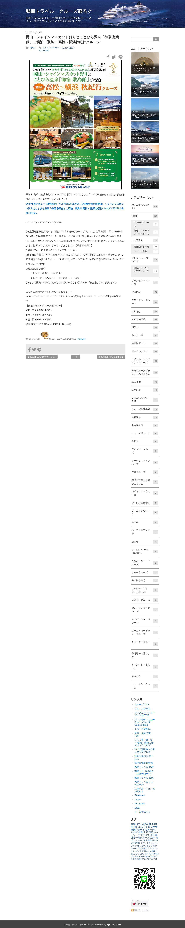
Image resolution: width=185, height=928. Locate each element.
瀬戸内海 (149, 857)
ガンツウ (144, 676)
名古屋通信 (144, 425)
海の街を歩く (144, 580)
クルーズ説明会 (142, 709)
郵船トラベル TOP (144, 767)
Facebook (139, 795)
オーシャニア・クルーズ (144, 462)
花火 (150, 854)
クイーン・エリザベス (145, 833)
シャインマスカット (52, 48)
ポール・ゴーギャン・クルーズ (144, 632)
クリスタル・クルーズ (144, 302)
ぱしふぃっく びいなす (144, 260)
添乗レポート (144, 343)
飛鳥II (32, 48)
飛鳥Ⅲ (144, 327)
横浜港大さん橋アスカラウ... (42, 357)
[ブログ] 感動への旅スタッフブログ (144, 750)
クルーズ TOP (141, 704)
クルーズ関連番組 (144, 409)
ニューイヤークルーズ (144, 686)
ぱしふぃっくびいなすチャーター (145, 271)
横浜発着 (148, 840)
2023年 (136, 843)
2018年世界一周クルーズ (144, 836)
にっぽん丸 (144, 240)
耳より (146, 851)
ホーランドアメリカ (144, 532)
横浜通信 (144, 382)
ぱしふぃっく (137, 840)
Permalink (82, 339)
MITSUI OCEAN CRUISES (144, 551)
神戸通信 (144, 417)
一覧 (76, 357)
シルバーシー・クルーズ (144, 563)
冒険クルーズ (144, 472)
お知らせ (144, 311)
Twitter (137, 799)
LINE (137, 808)
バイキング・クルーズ (144, 493)
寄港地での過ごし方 (144, 655)
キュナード (144, 335)
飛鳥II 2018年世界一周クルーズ (145, 232)
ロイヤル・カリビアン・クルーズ (144, 361)
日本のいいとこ (144, 351)
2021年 (149, 832)
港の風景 (144, 390)
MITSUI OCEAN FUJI (144, 400)
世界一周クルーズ (145, 224)
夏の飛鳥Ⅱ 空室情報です (110, 357)
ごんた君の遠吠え (144, 503)
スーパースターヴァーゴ (144, 621)
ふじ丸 (144, 441)
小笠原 (141, 851)
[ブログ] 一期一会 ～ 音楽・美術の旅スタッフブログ (144, 742)
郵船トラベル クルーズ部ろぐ (59, 11)
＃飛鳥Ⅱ (153, 851)
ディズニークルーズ (144, 451)
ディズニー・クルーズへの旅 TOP (144, 714)
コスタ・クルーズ (144, 600)
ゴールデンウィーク (144, 513)
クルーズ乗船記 (142, 729)
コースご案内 (145, 251)
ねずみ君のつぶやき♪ (144, 206)
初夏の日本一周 (145, 246)
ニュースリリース (144, 433)
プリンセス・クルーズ (144, 282)
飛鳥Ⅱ (141, 832)
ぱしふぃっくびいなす (139, 854)
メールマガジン (142, 812)
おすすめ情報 (144, 319)
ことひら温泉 (68, 48)
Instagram (139, 803)
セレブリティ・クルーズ (144, 609)
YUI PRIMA (44, 50)
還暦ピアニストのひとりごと (144, 482)
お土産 (144, 522)
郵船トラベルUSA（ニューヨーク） (143, 772)
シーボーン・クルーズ (144, 667)
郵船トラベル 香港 (143, 778)
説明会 (144, 541)
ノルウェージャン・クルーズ (144, 590)
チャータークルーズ (144, 644)
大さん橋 (141, 849)
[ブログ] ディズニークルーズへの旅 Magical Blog (144, 722)
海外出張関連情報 (143, 763)
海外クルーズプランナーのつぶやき (144, 372)
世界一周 (154, 838)
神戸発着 (136, 859)
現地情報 (144, 292)
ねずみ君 (144, 846)
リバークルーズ (144, 572)
